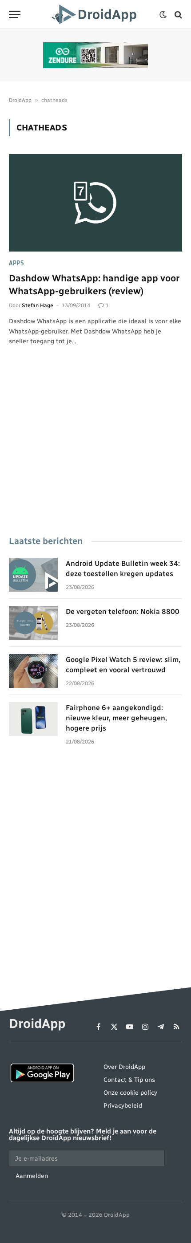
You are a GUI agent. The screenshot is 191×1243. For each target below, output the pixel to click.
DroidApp (20, 100)
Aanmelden (32, 1176)
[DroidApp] (95, 14)
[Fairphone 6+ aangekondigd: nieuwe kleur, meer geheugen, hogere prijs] (33, 719)
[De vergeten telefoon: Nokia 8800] (33, 623)
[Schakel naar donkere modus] (163, 15)
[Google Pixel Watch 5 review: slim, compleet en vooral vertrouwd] (33, 671)
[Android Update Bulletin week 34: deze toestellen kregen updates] (33, 575)
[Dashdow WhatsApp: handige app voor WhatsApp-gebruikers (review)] (95, 203)
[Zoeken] (177, 14)
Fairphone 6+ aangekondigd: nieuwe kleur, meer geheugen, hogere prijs (116, 717)
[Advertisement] (95, 453)
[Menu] (14, 14)
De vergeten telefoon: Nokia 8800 (122, 611)
